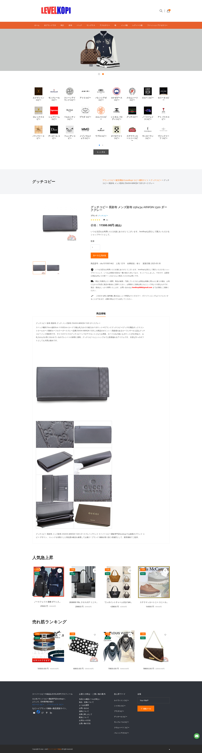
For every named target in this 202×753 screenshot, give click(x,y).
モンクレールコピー (121, 722)
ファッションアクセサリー (157, 25)
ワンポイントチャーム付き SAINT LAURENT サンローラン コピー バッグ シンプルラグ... (119, 602)
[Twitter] (42, 713)
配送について (84, 717)
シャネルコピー (120, 706)
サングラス (91, 25)
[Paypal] (34, 713)
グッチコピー (103, 215)
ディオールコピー (120, 717)
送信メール (147, 709)
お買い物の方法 (84, 723)
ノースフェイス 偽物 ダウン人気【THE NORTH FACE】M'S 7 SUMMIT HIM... (48, 602)
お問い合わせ (84, 708)
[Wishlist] (59, 570)
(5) (107, 220)
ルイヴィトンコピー (121, 700)
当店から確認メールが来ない (89, 699)
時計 (62, 25)
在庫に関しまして (85, 714)
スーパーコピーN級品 (54, 749)
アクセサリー (105, 25)
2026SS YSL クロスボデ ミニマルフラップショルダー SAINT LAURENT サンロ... (83, 602)
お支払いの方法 (84, 720)
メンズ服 (124, 25)
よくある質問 (84, 705)
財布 (70, 25)
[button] (99, 74)
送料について (84, 711)
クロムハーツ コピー (121, 727)
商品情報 (101, 313)
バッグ (79, 25)
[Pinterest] (47, 713)
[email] (197, 736)
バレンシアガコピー (121, 733)
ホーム (37, 25)
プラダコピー (119, 711)
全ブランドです (50, 25)
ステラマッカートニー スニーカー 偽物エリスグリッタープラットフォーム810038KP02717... (154, 602)
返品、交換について (86, 702)
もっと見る (101, 152)
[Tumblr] (38, 712)
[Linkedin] (51, 713)
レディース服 (137, 25)
